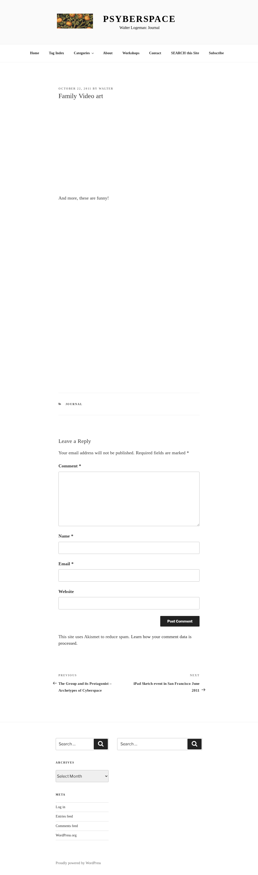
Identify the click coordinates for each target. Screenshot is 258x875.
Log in (60, 807)
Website (66, 591)
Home (34, 53)
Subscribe (216, 53)
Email (66, 563)
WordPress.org (66, 835)
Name (65, 536)
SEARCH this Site (185, 53)
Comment (69, 465)
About (108, 53)
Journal (74, 404)
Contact (155, 53)
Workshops (130, 53)
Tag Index (56, 53)
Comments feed (67, 826)
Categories (82, 53)
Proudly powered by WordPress (78, 863)
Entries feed (64, 816)
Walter (106, 88)
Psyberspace (139, 19)
